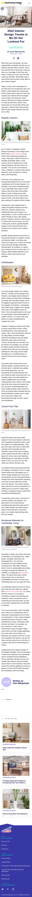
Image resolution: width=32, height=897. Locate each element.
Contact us (4, 849)
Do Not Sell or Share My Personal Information (15, 866)
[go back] (2, 8)
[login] (29, 3)
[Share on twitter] (18, 58)
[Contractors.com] (11, 4)
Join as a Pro (5, 841)
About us (4, 845)
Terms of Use (5, 875)
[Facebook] (8, 889)
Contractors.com (10, 894)
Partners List (5, 879)
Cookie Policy (5, 862)
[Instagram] (13, 889)
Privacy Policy (5, 858)
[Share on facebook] (14, 58)
